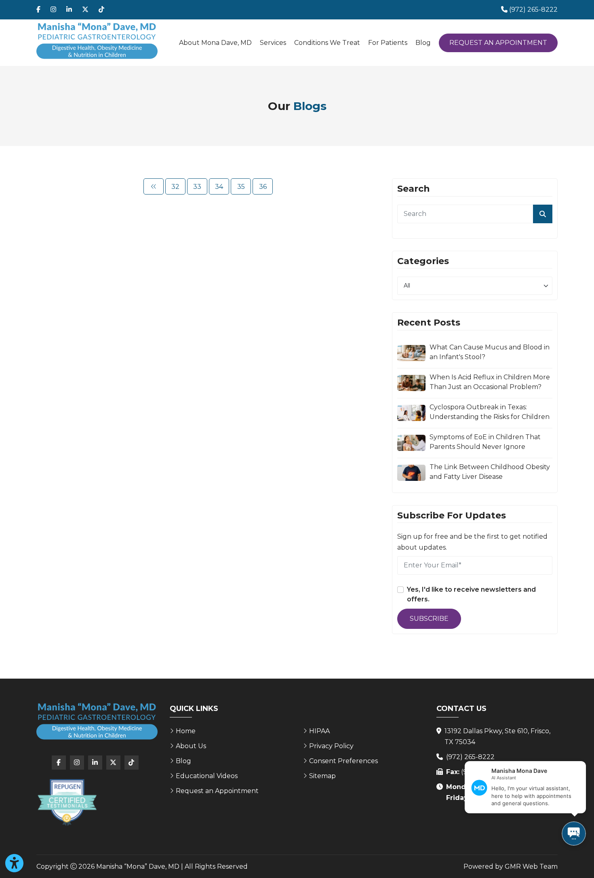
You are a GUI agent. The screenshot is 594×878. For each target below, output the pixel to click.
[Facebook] (38, 10)
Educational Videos (207, 776)
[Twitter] (85, 10)
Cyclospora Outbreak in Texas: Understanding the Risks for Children (490, 412)
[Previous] (153, 186)
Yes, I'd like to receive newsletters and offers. (471, 594)
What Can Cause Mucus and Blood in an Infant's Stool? (490, 352)
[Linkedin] (69, 10)
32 (175, 186)
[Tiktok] (101, 10)
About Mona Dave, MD (215, 43)
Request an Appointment (498, 43)
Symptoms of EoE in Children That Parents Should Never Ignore (485, 442)
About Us (191, 746)
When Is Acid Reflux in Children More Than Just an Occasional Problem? (490, 382)
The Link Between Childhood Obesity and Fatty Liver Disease (490, 471)
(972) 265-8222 (470, 757)
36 (263, 186)
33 (197, 186)
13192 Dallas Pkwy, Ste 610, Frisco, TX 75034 (497, 736)
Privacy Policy (331, 746)
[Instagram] (53, 10)
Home (186, 731)
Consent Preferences (343, 761)
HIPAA (319, 731)
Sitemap (322, 776)
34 (219, 186)
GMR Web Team (531, 866)
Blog (423, 43)
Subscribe (429, 618)
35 (241, 186)
